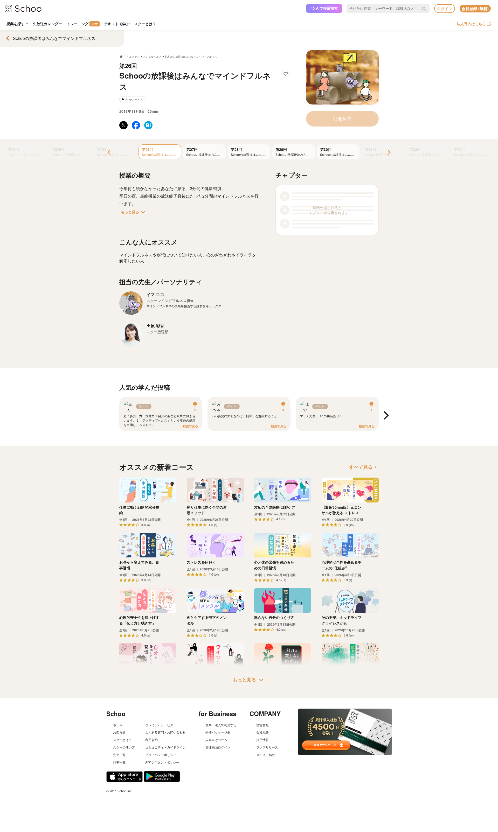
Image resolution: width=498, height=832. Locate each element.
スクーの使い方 (124, 747)
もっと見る (134, 212)
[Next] (388, 152)
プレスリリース (267, 747)
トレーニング (82, 23)
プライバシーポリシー (160, 754)
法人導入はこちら (471, 23)
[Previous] (109, 152)
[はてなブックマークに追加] (148, 125)
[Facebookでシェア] (136, 125)
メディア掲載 (265, 754)
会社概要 (262, 732)
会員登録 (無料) (475, 8)
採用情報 (262, 739)
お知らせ (119, 732)
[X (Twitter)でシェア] (123, 125)
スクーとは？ (145, 23)
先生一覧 (119, 754)
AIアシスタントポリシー (162, 762)
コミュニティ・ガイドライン (165, 747)
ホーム (117, 725)
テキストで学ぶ (117, 23)
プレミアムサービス (159, 725)
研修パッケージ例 (217, 732)
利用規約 (151, 739)
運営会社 (262, 725)
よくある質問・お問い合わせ (165, 732)
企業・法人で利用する (221, 725)
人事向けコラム (216, 739)
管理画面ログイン (217, 747)
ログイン (444, 8)
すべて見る (364, 467)
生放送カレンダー (47, 23)
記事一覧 (119, 762)
